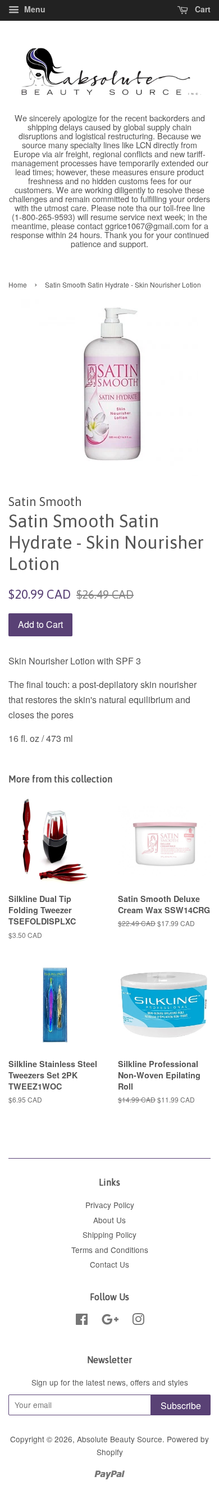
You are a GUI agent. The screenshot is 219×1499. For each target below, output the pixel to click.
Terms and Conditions (109, 1249)
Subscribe (181, 1405)
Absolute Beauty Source (119, 1439)
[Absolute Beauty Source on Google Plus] (110, 1321)
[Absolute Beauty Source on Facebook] (81, 1321)
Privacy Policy (109, 1204)
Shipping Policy (109, 1234)
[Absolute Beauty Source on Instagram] (138, 1321)
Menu (33, 9)
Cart (202, 9)
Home (17, 284)
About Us (109, 1219)
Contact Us (109, 1264)
